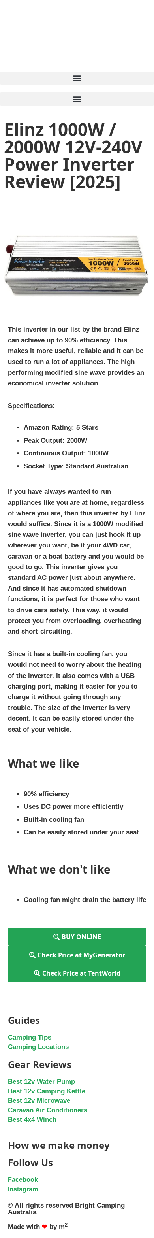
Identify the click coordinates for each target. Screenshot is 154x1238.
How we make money (59, 1144)
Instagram (23, 1189)
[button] (77, 78)
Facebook (23, 1179)
